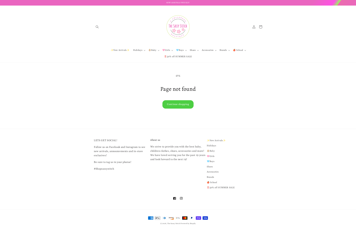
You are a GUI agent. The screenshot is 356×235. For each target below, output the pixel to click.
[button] (97, 27)
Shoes (210, 166)
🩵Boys (210, 161)
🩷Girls (211, 156)
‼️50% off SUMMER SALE (221, 187)
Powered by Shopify (188, 224)
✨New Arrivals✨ (216, 140)
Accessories (213, 172)
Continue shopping (178, 104)
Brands (210, 177)
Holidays (211, 145)
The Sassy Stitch (173, 224)
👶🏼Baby (211, 151)
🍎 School (212, 182)
